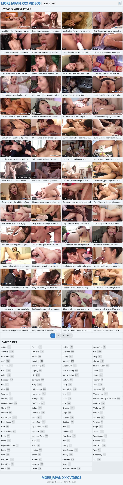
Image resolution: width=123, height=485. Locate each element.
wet (96, 450)
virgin (97, 426)
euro (5, 454)
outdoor (68, 422)
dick (5, 426)
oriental (68, 417)
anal (5, 361)
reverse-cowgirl (71, 468)
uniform (98, 403)
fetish (36, 356)
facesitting (7, 464)
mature (67, 380)
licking (67, 356)
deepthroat (7, 422)
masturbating (70, 370)
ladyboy (37, 464)
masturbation (70, 375)
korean (37, 459)
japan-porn (38, 422)
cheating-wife (9, 403)
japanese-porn (40, 436)
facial (5, 468)
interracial (38, 412)
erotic (5, 450)
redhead (68, 459)
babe (5, 370)
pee (66, 440)
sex (97, 351)
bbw (5, 389)
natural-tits (69, 389)
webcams (99, 445)
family (36, 347)
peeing (67, 445)
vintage (98, 422)
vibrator (98, 417)
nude (67, 398)
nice (66, 394)
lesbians (68, 351)
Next (69, 335)
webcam (98, 440)
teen (97, 384)
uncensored (100, 394)
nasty (67, 384)
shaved (98, 361)
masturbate (69, 366)
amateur (7, 351)
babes (5, 375)
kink (35, 440)
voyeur (98, 431)
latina (36, 468)
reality (67, 454)
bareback (7, 380)
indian (36, 408)
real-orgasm (70, 450)
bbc (4, 384)
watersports (99, 436)
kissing (37, 450)
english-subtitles (9, 445)
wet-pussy (99, 454)
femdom (37, 351)
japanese (38, 431)
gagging (37, 361)
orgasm (68, 408)
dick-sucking (8, 431)
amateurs (7, 356)
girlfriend (38, 380)
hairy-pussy (39, 389)
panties (67, 431)
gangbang (38, 366)
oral (66, 403)
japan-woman (39, 426)
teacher (98, 380)
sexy (97, 356)
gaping (36, 370)
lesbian (68, 347)
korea (36, 454)
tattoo (97, 375)
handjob (37, 398)
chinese (6, 412)
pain (66, 426)
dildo (5, 436)
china (5, 408)
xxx (96, 459)
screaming (99, 347)
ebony (5, 440)
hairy (36, 384)
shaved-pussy (101, 366)
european (7, 459)
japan (36, 417)
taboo (97, 370)
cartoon (6, 394)
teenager (99, 389)
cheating (6, 398)
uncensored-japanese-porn (106, 398)
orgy (67, 412)
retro (66, 464)
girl (36, 375)
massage (68, 361)
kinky (36, 445)
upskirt (97, 412)
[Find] (120, 3)
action (5, 347)
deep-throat (8, 417)
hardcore (38, 403)
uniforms (98, 408)
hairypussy (38, 394)
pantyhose (69, 436)
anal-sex (6, 366)
